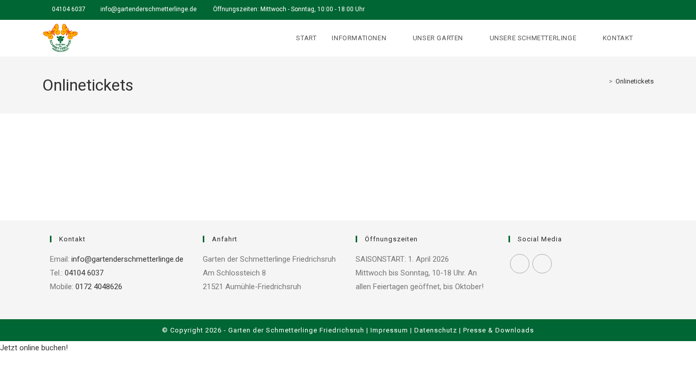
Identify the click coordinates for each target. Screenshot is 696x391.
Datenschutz (435, 330)
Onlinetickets (634, 81)
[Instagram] (542, 263)
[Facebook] (519, 263)
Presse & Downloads (498, 330)
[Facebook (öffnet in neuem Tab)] (639, 10)
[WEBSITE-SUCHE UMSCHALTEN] (651, 38)
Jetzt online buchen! (34, 347)
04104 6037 (69, 9)
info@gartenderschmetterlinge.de (149, 9)
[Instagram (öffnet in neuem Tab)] (649, 10)
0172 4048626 (97, 286)
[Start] (603, 81)
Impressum (389, 330)
